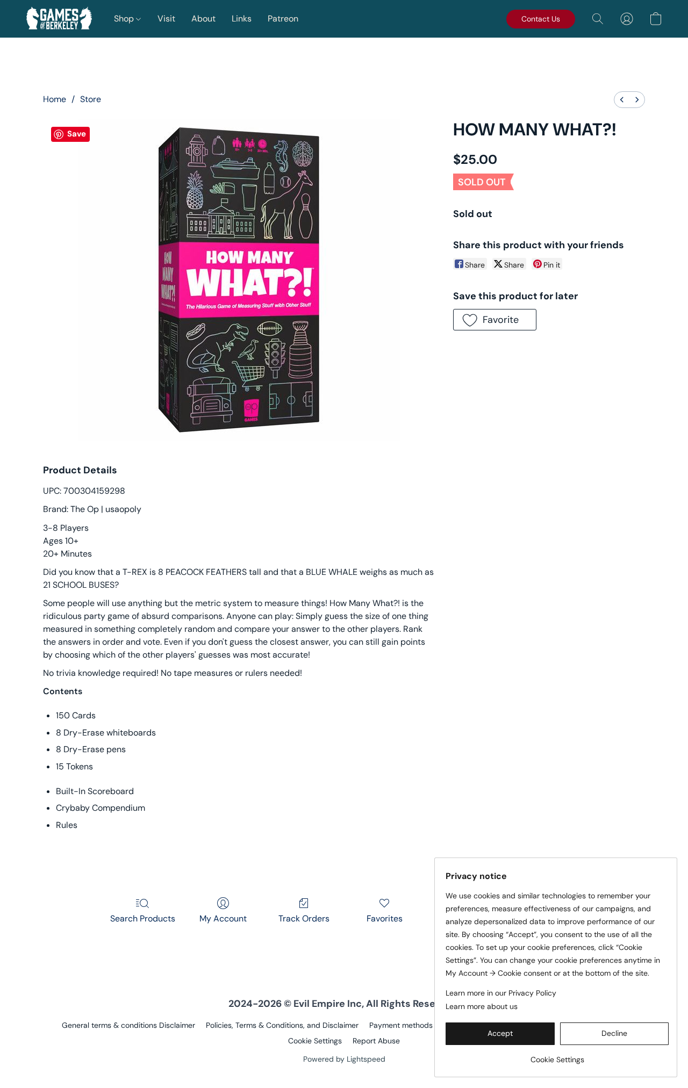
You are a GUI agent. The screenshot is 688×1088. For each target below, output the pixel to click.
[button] (59, 18)
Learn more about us (482, 1006)
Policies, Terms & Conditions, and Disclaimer (282, 1025)
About (203, 18)
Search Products (142, 918)
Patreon (283, 18)
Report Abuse (376, 1041)
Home (54, 99)
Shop (125, 18)
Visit (166, 18)
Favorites (385, 918)
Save (76, 133)
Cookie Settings (315, 1041)
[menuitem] (621, 99)
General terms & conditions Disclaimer (128, 1025)
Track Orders (303, 918)
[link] (557, 1055)
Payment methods (401, 1025)
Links (242, 18)
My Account (223, 918)
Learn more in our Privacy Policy (501, 993)
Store (90, 99)
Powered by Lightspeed (344, 1059)
